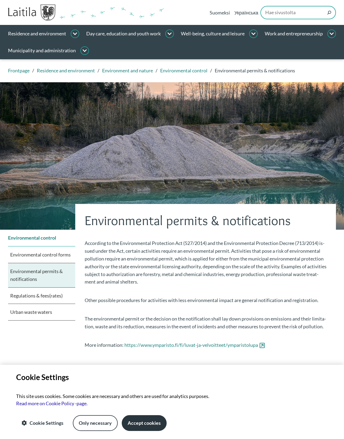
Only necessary (95, 423)
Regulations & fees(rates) (36, 296)
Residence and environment (37, 33)
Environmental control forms (40, 255)
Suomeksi (220, 13)
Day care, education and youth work (123, 33)
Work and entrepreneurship (294, 33)
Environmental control (32, 238)
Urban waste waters (31, 312)
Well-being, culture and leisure (213, 33)
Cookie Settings (46, 423)
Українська (246, 13)
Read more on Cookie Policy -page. (52, 403)
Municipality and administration (42, 50)
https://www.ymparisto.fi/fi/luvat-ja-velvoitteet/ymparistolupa (194, 345)
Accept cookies (144, 423)
